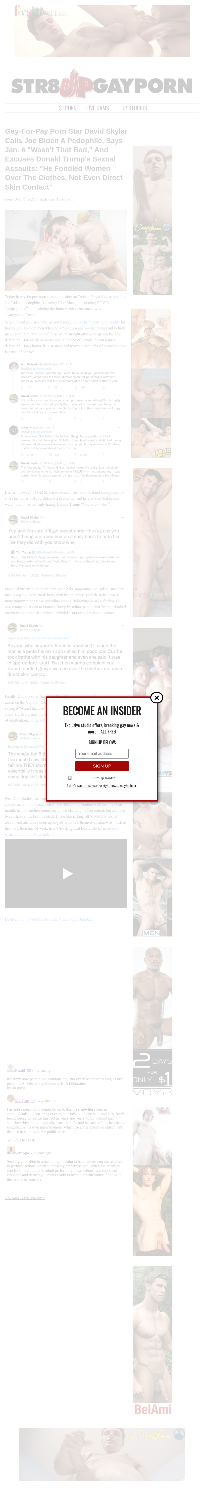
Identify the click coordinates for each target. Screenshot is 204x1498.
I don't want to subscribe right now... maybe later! (102, 785)
